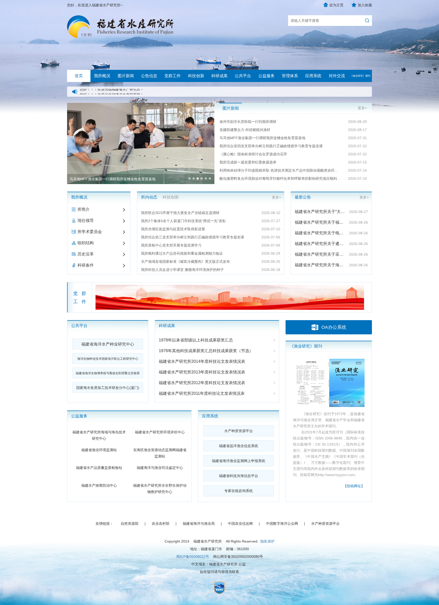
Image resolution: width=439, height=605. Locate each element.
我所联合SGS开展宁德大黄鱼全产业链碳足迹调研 (180, 213)
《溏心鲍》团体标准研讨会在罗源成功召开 (253, 154)
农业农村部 (160, 523)
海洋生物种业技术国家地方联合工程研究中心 (107, 359)
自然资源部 (129, 523)
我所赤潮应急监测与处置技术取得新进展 (173, 229)
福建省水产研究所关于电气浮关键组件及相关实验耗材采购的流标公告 (320, 233)
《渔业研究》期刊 (360, 75)
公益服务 (266, 76)
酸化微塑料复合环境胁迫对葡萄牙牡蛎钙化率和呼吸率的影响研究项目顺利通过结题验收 (280, 178)
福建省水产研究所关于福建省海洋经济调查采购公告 (320, 222)
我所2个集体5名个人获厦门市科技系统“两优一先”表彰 (183, 221)
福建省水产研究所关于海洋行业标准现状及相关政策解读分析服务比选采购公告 (320, 265)
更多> (362, 108)
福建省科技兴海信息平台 (238, 476)
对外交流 (337, 76)
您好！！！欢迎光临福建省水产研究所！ (112, 92)
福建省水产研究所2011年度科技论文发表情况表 (202, 393)
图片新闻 (126, 76)
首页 (79, 76)
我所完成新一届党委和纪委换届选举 (248, 162)
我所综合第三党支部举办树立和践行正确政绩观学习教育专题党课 (192, 237)
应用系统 (313, 76)
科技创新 (196, 76)
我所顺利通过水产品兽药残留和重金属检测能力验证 (182, 253)
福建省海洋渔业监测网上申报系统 (238, 461)
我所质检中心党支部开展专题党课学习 (171, 245)
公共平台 (243, 76)
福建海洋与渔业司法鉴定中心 (160, 468)
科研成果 (219, 76)
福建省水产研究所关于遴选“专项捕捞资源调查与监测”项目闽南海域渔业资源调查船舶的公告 (320, 243)
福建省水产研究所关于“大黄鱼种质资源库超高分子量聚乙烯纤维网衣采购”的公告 (320, 211)
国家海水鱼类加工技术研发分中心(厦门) (107, 388)
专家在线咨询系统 (238, 491)
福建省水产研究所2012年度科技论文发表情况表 (202, 383)
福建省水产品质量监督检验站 (99, 468)
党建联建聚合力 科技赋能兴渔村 (245, 130)
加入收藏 (365, 5)
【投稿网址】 (354, 486)
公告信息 (149, 76)
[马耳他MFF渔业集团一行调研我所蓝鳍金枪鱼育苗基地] (140, 106)
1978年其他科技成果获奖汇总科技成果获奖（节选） (206, 351)
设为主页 (336, 5)
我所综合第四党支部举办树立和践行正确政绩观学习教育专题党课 (271, 146)
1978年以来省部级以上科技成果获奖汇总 (196, 340)
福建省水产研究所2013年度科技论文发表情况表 (202, 372)
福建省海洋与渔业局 (199, 523)
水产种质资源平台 (238, 431)
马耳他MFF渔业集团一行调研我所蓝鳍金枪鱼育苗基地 (262, 138)
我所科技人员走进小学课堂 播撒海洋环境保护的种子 (182, 270)
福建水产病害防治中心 (99, 485)
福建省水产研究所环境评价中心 (160, 432)
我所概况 (102, 76)
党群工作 (172, 76)
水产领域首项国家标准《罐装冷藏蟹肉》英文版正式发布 (185, 261)
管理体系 (290, 76)
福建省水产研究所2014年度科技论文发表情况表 (202, 361)
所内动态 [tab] (149, 197)
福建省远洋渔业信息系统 (238, 446)
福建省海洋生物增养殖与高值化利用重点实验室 (108, 373)
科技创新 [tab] (171, 197)
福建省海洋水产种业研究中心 (107, 344)
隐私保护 (267, 541)
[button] (190, 178)
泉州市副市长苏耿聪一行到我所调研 (248, 122)
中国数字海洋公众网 (282, 523)
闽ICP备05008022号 (192, 556)
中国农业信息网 (240, 523)
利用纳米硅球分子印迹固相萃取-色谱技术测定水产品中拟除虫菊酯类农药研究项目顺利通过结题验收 (280, 170)
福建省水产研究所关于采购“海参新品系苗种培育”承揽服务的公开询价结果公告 (320, 254)
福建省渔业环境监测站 (99, 450)
